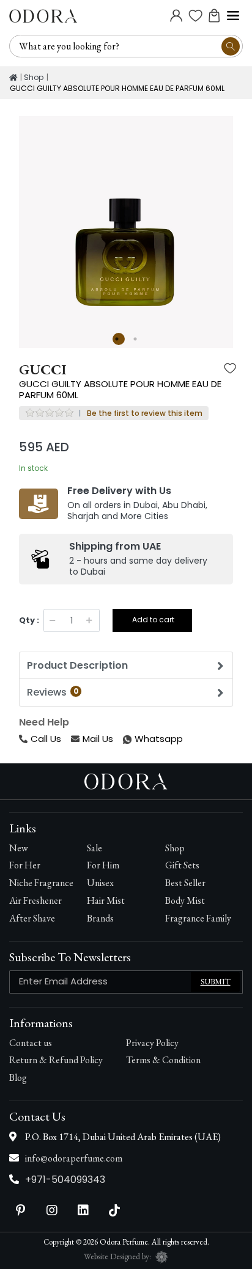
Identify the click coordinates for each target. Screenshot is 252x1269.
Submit (216, 981)
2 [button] (137, 339)
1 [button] (119, 339)
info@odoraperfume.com (73, 1158)
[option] (126, 223)
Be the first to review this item (144, 413)
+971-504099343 (65, 1180)
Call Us (46, 738)
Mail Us (98, 738)
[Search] (230, 46)
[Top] (13, 77)
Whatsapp (124, 739)
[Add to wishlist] (230, 369)
